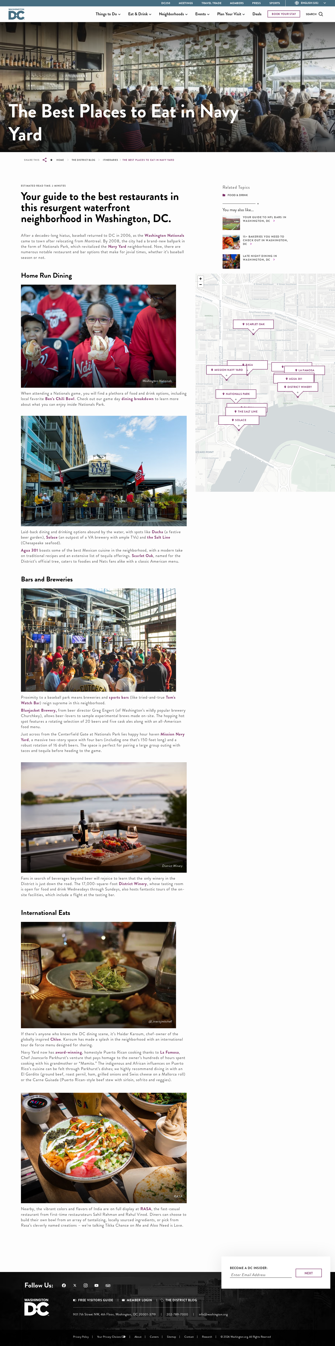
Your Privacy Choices (109, 1337)
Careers (154, 1337)
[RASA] (247, 375)
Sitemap (171, 1337)
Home (60, 160)
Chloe (55, 1039)
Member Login (139, 1300)
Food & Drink (238, 195)
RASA (178, 1196)
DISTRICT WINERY (300, 387)
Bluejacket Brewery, (39, 710)
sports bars (119, 697)
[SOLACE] (238, 430)
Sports (274, 3)
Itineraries (110, 160)
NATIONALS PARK (238, 394)
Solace (52, 537)
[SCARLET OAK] (253, 334)
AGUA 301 (295, 379)
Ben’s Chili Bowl (60, 399)
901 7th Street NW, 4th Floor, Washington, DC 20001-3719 (114, 1314)
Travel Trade (211, 3)
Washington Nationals (164, 235)
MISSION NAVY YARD (228, 370)
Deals (257, 14)
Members (237, 3)
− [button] (200, 284)
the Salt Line (158, 537)
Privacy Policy (81, 1337)
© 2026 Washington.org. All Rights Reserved (246, 1337)
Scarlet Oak (142, 556)
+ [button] (200, 278)
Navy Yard (117, 246)
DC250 (165, 3)
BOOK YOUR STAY (284, 14)
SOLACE (240, 420)
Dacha (157, 532)
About (138, 1337)
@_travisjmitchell (160, 1021)
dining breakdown (138, 399)
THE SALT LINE (247, 411)
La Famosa (169, 1052)
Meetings (186, 3)
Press (256, 3)
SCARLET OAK (255, 324)
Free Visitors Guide (95, 1300)
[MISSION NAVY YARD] (226, 380)
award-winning (68, 1052)
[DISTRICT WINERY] (297, 397)
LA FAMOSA (306, 370)
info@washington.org (213, 1314)
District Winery (172, 866)
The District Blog (83, 160)
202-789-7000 (177, 1314)
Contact (189, 1337)
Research (207, 1337)
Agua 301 (29, 550)
